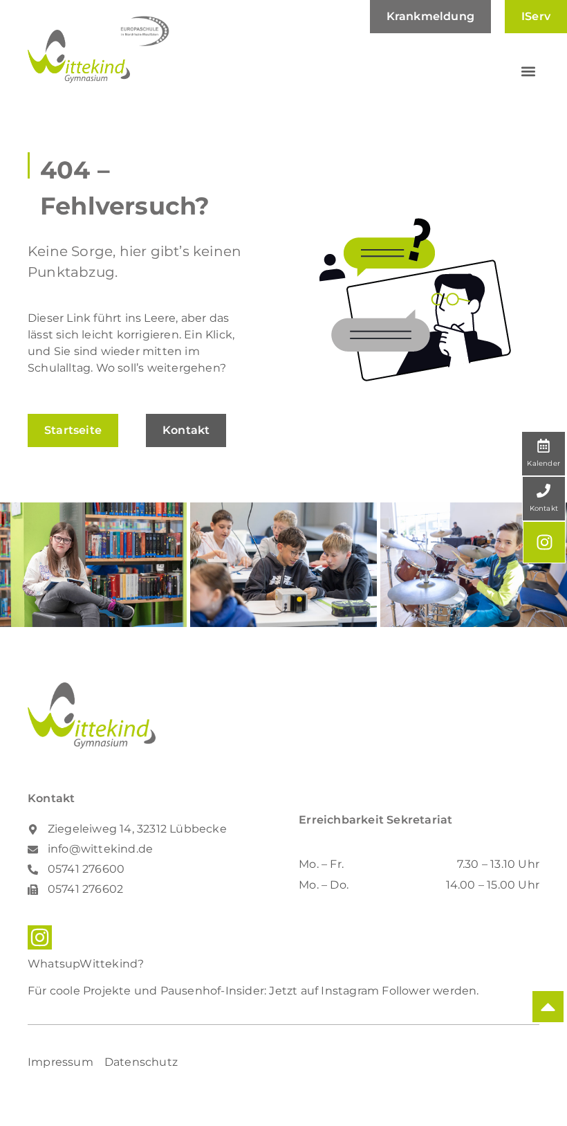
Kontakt (544, 508)
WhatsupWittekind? (86, 963)
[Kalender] (543, 446)
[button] (528, 71)
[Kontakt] (543, 491)
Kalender (543, 463)
